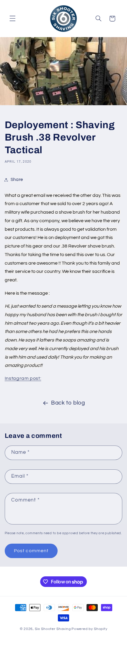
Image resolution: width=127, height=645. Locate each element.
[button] (12, 18)
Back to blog (68, 403)
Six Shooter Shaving (53, 629)
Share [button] (17, 179)
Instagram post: (23, 378)
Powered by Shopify (89, 629)
